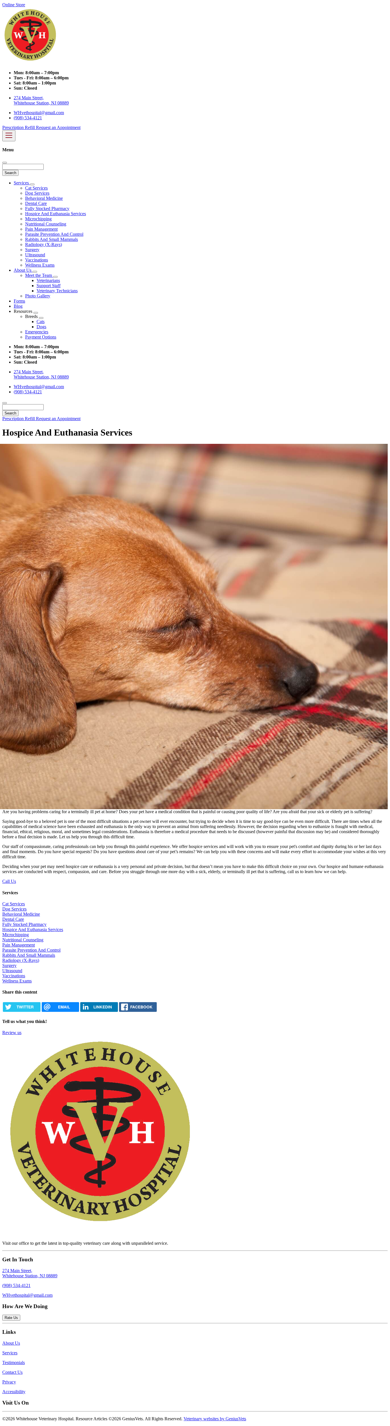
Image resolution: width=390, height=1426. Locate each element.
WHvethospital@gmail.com (39, 112)
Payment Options (40, 337)
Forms (19, 301)
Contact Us (12, 1372)
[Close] (4, 163)
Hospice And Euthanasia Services (55, 213)
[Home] (30, 63)
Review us (11, 1032)
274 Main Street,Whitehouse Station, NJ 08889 (29, 1273)
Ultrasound (35, 254)
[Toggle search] (4, 403)
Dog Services (37, 193)
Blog (18, 306)
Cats (41, 321)
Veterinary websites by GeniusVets (215, 1418)
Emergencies (36, 331)
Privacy (9, 1381)
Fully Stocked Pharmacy (47, 208)
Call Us (9, 881)
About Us (23, 270)
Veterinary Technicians (57, 290)
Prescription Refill (19, 127)
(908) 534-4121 (28, 117)
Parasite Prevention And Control (54, 234)
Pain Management (41, 229)
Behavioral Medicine (44, 198)
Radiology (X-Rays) (43, 244)
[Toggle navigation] (8, 135)
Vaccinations (36, 259)
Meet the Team (39, 275)
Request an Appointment (58, 127)
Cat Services (36, 188)
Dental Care (36, 203)
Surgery (32, 249)
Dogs (41, 326)
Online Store (13, 4)
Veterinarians (48, 280)
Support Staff (49, 285)
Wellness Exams (40, 265)
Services (22, 182)
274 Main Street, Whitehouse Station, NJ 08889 (41, 100)
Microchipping (38, 218)
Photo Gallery (37, 295)
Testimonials (13, 1362)
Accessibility (13, 1391)
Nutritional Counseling (45, 223)
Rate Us (11, 1318)
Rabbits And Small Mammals (51, 239)
